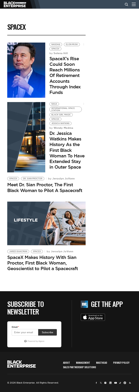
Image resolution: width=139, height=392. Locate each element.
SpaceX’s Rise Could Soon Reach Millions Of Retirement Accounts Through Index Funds (65, 75)
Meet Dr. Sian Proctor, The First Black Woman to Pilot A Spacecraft (44, 187)
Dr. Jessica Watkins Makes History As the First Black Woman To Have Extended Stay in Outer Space (67, 150)
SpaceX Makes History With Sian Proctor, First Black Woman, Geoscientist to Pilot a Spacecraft (42, 262)
